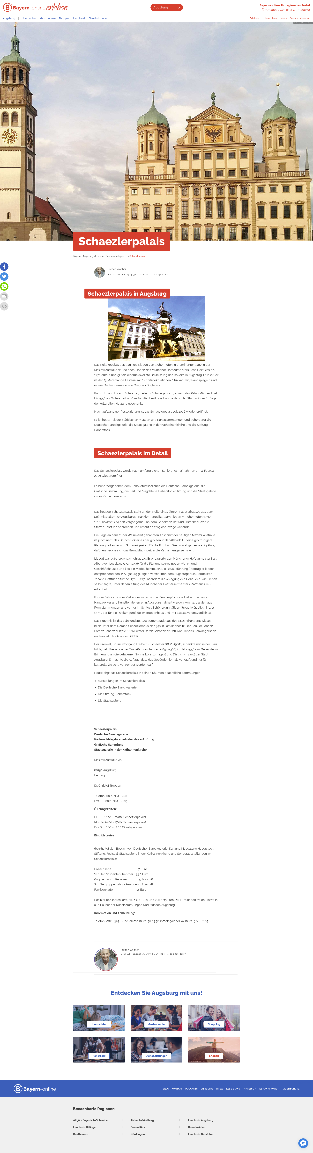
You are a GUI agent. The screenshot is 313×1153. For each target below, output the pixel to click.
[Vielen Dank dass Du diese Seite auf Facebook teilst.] (4, 266)
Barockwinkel (196, 1127)
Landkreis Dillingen (85, 1127)
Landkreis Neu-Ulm (200, 1134)
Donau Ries (138, 1127)
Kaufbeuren (80, 1134)
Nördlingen (138, 1134)
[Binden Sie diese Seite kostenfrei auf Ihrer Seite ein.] (4, 306)
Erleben (254, 18)
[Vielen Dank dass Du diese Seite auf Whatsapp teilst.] (4, 286)
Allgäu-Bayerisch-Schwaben (91, 1120)
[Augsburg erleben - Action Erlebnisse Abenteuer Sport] (57, 7)
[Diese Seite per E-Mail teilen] (4, 296)
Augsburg (160, 7)
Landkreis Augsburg (200, 1120)
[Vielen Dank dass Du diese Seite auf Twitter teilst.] (4, 276)
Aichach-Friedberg (142, 1120)
